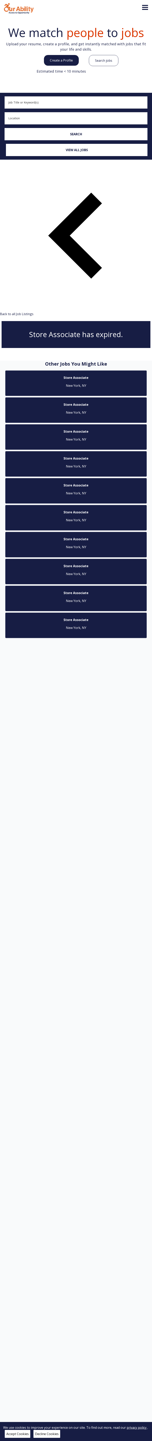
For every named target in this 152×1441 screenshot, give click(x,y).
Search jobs (103, 60)
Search (76, 134)
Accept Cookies (17, 1434)
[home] (19, 8)
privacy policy (137, 1427)
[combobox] (76, 102)
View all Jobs (77, 150)
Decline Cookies (47, 1434)
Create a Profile (61, 60)
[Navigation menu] (145, 7)
